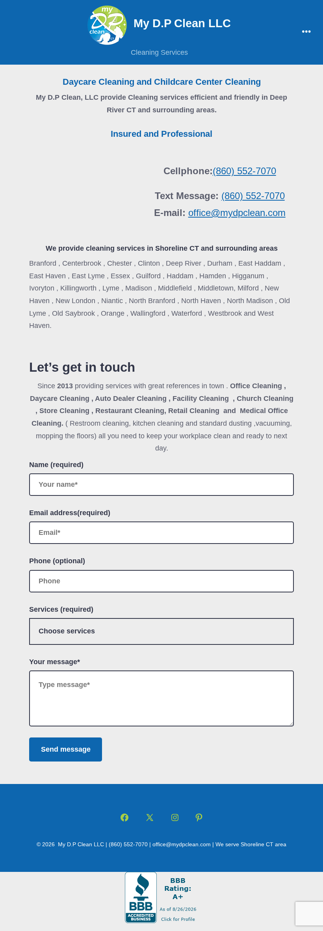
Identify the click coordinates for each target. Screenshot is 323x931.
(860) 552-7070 (244, 171)
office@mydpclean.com (237, 212)
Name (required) (56, 465)
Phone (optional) (57, 561)
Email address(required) (69, 513)
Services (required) (61, 609)
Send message (66, 749)
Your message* (54, 662)
